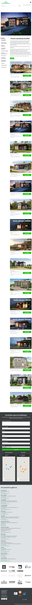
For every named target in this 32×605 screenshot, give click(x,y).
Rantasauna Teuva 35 (15, 113)
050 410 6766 (4, 508)
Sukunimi (3, 434)
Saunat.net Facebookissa (27, 4)
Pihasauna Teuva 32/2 (14, 154)
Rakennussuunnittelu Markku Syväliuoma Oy (12, 576)
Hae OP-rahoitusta (20, 595)
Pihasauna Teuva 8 (15, 387)
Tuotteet (2, 38)
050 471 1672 (4, 492)
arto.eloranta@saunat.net (5, 539)
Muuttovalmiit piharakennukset (4, 43)
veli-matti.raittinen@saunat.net (6, 532)
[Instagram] (4, 599)
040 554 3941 (4, 538)
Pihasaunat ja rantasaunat (3, 40)
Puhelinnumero (4, 438)
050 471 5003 (4, 559)
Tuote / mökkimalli (5, 427)
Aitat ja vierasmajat (4, 50)
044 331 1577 (4, 550)
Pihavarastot (3, 55)
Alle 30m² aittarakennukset (4, 53)
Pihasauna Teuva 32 (15, 193)
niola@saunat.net (6, 498)
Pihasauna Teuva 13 (15, 369)
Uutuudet (2, 63)
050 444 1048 (3, 524)
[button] (31, 2)
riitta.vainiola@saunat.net (5, 493)
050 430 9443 (4, 502)
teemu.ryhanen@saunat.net (5, 560)
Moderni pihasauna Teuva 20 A (15, 311)
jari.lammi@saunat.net (4, 519)
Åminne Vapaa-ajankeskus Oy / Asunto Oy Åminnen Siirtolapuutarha (20, 575)
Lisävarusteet (3, 67)
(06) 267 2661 (4, 595)
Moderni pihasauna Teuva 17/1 (15, 350)
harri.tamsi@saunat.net (4, 514)
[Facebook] (2, 599)
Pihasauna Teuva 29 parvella (15, 212)
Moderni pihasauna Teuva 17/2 (15, 331)
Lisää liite (3, 445)
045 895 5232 (4, 497)
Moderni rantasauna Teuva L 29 (15, 272)
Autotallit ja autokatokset (3, 58)
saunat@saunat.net (4, 596)
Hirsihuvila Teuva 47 (15, 404)
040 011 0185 (4, 555)
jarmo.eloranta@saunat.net (5, 545)
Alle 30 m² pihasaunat (3, 46)
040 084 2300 (4, 544)
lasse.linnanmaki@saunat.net (5, 509)
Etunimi (3, 430)
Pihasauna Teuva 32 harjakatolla (15, 174)
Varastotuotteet (4, 65)
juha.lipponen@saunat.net (5, 503)
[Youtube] (6, 599)
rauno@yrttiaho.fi (4, 556)
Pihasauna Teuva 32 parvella (15, 134)
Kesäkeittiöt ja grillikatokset (3, 61)
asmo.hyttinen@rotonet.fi (5, 551)
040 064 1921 (4, 531)
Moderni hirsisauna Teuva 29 (15, 252)
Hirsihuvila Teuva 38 (15, 93)
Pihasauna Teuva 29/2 (14, 232)
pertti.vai (2, 498)
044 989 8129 (4, 513)
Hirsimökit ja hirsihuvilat (3, 48)
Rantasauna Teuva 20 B (15, 292)
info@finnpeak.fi (3, 525)
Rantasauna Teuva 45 (15, 74)
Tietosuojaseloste (17, 604)
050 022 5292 (4, 518)
